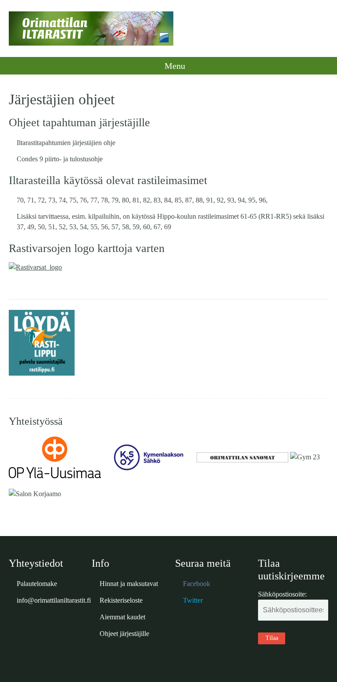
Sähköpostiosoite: (282, 594)
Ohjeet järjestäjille (124, 633)
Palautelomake (37, 583)
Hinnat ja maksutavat (129, 583)
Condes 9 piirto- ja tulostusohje (60, 159)
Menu (173, 66)
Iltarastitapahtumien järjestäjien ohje (66, 142)
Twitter (193, 600)
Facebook (196, 583)
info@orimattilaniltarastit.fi (54, 600)
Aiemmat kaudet (122, 617)
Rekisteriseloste (121, 600)
